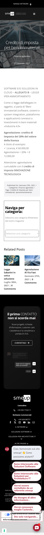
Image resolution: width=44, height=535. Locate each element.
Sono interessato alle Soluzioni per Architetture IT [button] (26, 476)
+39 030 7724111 (24, 410)
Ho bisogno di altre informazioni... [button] (25, 499)
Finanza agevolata (22, 56)
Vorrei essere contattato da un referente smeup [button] (23, 488)
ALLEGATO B (22, 92)
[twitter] (15, 422)
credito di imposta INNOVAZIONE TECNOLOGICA (19, 170)
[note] (27, 453)
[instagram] (20, 422)
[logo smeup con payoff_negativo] (15, 13)
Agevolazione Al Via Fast (32, 271)
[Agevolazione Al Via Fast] (32, 260)
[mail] (34, 422)
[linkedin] (29, 422)
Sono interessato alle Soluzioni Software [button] (26, 465)
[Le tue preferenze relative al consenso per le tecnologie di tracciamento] (4, 530)
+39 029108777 (24, 419)
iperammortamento (24, 192)
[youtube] (24, 422)
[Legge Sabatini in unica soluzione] (11, 260)
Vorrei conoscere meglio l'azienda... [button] (24, 508)
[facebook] (10, 422)
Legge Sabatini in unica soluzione (10, 274)
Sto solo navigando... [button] (26, 516)
